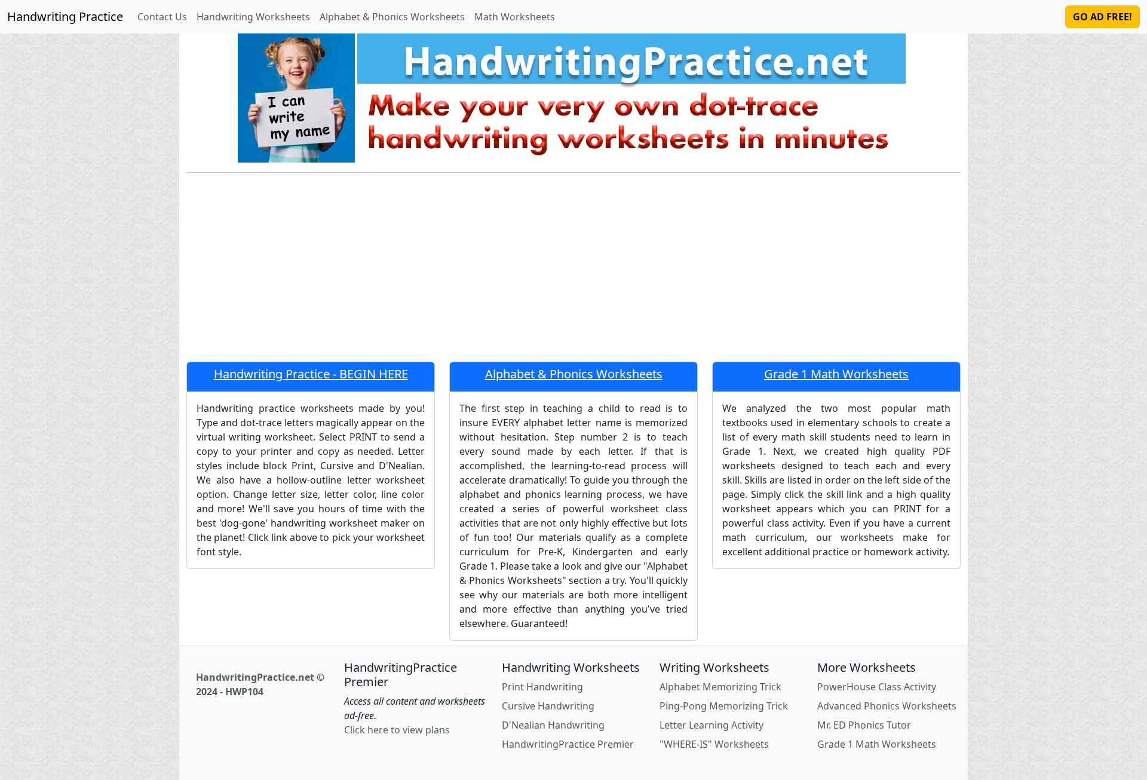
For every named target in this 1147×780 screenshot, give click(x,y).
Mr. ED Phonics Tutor (864, 725)
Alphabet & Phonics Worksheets (392, 16)
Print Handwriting (542, 686)
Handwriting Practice (65, 16)
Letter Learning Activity (711, 725)
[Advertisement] (573, 272)
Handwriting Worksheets (253, 16)
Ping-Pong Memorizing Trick (724, 705)
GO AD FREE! (1102, 16)
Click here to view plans (397, 729)
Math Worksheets (514, 16)
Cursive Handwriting (548, 705)
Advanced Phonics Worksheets (886, 705)
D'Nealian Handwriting (553, 725)
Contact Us (162, 16)
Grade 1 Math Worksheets (836, 374)
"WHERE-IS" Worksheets (714, 744)
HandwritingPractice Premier (568, 744)
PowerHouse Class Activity (876, 686)
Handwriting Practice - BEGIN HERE (311, 374)
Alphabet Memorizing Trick (720, 686)
